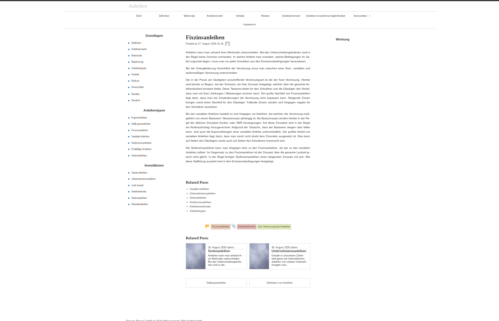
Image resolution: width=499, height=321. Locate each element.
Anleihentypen (198, 211)
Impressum (249, 24)
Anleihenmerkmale (200, 206)
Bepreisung (137, 61)
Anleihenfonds (138, 191)
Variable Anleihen (199, 189)
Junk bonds (137, 185)
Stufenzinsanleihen (200, 202)
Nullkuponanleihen (140, 123)
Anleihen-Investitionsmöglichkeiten (325, 16)
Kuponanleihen (139, 117)
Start (139, 16)
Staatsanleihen (139, 172)
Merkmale (189, 16)
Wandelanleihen (139, 204)
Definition (164, 16)
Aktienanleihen (139, 197)
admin (230, 247)
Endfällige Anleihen (141, 149)
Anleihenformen (291, 16)
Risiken (265, 16)
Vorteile (240, 16)
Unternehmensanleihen (202, 193)
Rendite (135, 94)
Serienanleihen (198, 197)
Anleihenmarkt (215, 16)
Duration (135, 100)
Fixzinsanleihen (139, 130)
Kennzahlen (360, 16)
